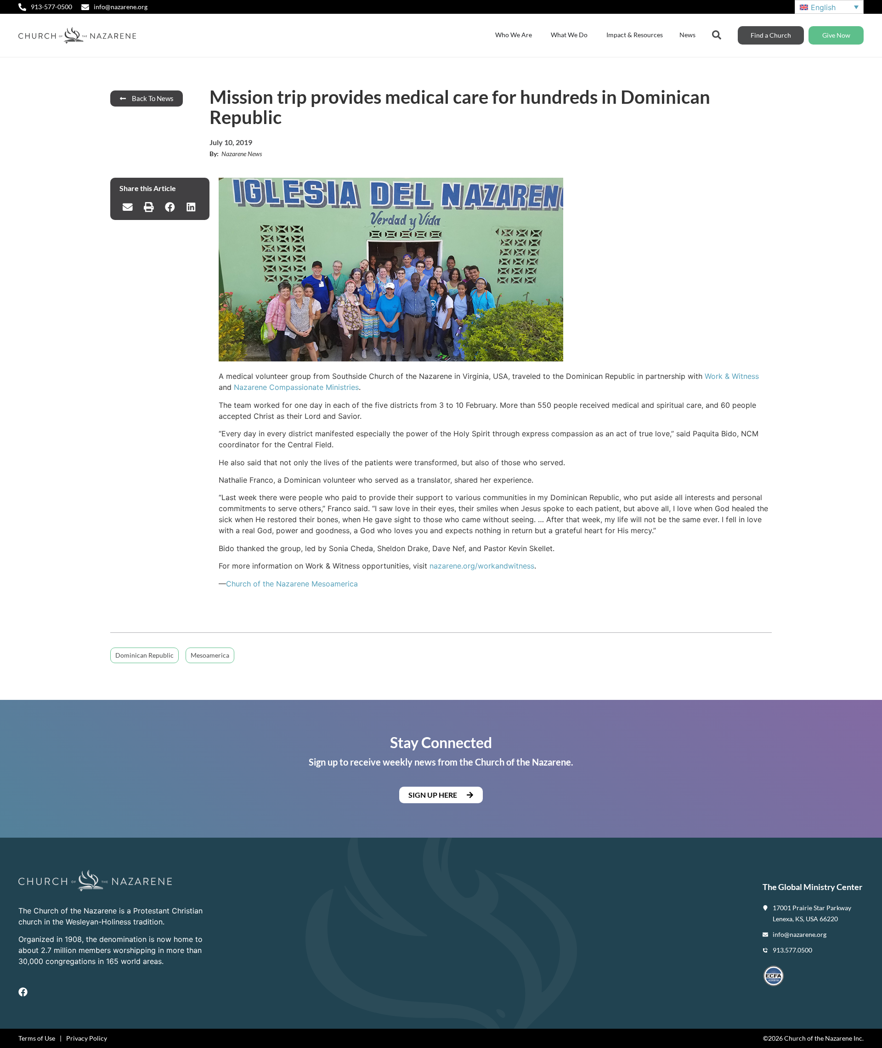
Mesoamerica (210, 655)
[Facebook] (23, 992)
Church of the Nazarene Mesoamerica (292, 583)
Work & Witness (732, 376)
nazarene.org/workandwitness (482, 565)
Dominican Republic (144, 655)
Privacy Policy (86, 1038)
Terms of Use (36, 1038)
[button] (127, 207)
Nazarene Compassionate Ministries (296, 387)
